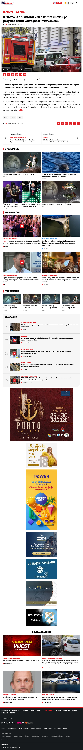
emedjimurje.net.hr (6, 736)
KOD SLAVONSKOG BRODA (11, 658)
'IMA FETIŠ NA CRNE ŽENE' (28, 323)
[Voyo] (12, 722)
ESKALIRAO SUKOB (48, 695)
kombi (5, 117)
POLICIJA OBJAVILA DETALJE (18, 138)
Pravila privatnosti (24, 728)
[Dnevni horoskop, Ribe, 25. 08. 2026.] (61, 192)
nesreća (13, 117)
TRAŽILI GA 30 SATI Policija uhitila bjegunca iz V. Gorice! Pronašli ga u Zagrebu (20, 698)
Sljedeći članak (77, 138)
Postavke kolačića (12, 728)
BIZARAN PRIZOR (26, 363)
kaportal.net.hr (35, 736)
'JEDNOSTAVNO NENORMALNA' (29, 376)
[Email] (20, 74)
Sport (39, 710)
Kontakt (65, 728)
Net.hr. (20, 109)
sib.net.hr (27, 736)
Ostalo (24, 330)
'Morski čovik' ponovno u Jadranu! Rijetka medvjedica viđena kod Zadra (59, 175)
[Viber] (12, 74)
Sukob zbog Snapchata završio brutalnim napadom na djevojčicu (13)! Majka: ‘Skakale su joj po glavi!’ (60, 698)
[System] (68, 3)
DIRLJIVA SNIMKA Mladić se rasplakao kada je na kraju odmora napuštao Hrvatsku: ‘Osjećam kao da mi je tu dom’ (47, 379)
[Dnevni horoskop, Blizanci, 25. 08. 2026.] (22, 162)
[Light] (65, 3)
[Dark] (72, 3)
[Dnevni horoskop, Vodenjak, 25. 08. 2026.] (51, 299)
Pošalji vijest (57, 728)
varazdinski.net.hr (17, 736)
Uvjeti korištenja (48, 728)
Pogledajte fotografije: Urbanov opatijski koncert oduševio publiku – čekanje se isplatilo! (22, 242)
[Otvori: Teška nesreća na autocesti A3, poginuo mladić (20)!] (22, 645)
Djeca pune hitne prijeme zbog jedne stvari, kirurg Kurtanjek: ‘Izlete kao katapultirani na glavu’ (21, 279)
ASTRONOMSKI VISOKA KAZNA (52, 658)
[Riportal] (8, 3)
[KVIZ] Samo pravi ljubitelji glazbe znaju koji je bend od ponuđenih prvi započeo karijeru (21, 205)
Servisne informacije (36, 728)
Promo (12, 713)
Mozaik (58, 710)
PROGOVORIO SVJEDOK (49, 275)
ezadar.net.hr (45, 736)
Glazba (6, 246)
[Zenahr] (20, 722)
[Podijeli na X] (8, 74)
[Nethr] (29, 722)
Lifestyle (66, 710)
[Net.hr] (5, 722)
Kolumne (5, 713)
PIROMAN (24, 336)
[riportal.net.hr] (5, 744)
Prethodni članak (6, 138)
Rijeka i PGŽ (47, 248)
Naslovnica (6, 710)
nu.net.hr (68, 736)
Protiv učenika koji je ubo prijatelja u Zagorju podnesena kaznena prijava (22, 141)
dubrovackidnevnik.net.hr (57, 736)
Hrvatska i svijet (8, 285)
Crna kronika (26, 343)
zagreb (20, 117)
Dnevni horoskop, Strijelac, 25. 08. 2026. (10, 307)
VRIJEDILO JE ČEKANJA (10, 239)
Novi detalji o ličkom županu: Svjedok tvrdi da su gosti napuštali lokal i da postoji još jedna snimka (60, 279)
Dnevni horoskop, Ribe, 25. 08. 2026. (56, 204)
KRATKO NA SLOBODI (9, 695)
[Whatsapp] (16, 74)
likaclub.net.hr (5, 740)
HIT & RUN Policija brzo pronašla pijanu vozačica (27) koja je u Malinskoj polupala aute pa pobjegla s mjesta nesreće (60, 663)
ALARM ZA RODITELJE (10, 275)
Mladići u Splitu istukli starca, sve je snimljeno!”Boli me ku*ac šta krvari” (55, 141)
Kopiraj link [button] (24, 74)
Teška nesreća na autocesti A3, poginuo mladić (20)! (21, 661)
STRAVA (45, 138)
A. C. (6, 25)
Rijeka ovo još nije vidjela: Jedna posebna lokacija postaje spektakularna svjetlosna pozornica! (58, 243)
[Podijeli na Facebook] (4, 74)
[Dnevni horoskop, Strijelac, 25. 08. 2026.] (12, 299)
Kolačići (3, 728)
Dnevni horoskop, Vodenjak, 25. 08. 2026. (50, 307)
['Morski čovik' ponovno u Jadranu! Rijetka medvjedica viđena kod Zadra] (61, 162)
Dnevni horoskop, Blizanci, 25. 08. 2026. (19, 174)
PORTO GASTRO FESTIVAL (50, 239)
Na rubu (25, 369)
